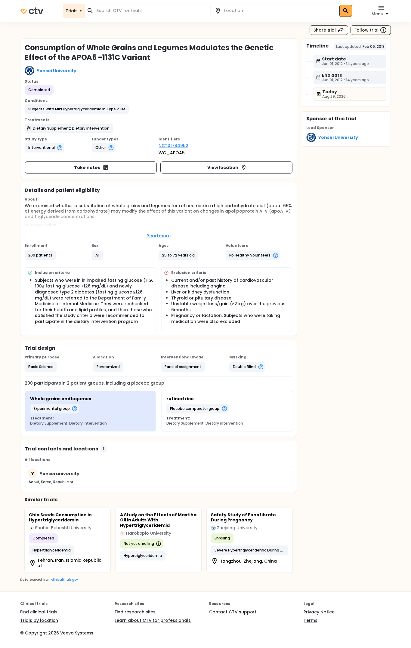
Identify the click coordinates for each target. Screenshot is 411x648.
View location (222, 167)
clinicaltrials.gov (64, 579)
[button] (77, 109)
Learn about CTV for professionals (153, 620)
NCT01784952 (173, 145)
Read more (159, 235)
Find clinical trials (38, 612)
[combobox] (151, 10)
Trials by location (39, 620)
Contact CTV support (232, 612)
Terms (310, 620)
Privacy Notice (319, 612)
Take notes (87, 167)
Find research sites (135, 612)
